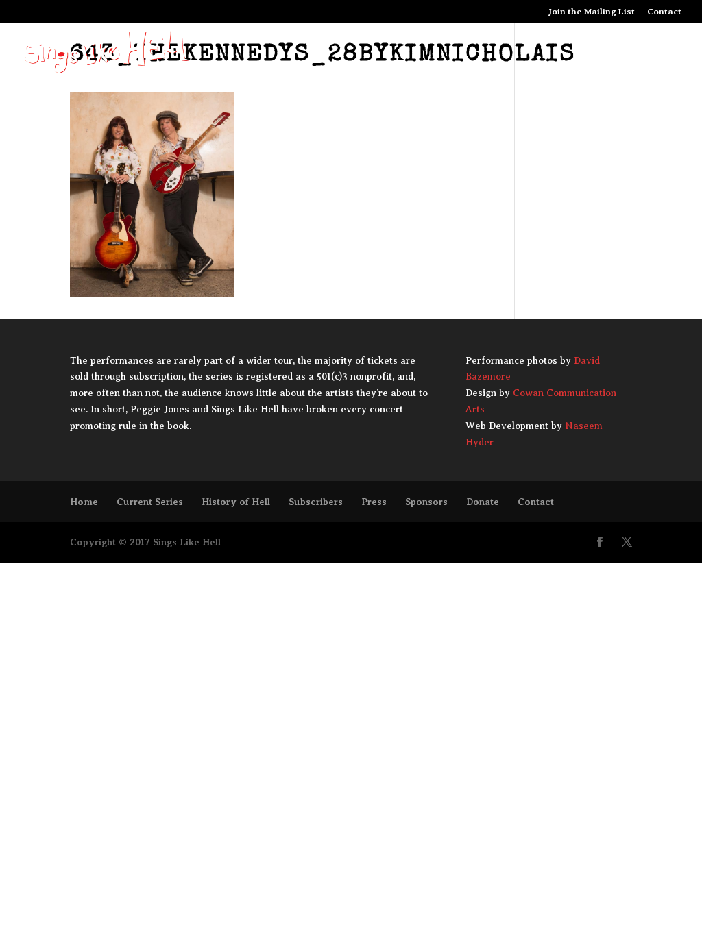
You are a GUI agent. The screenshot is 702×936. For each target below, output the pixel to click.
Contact (664, 11)
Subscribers (316, 501)
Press (374, 501)
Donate (482, 501)
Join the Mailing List (591, 11)
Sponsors (426, 501)
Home (84, 501)
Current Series (150, 501)
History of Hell (236, 501)
